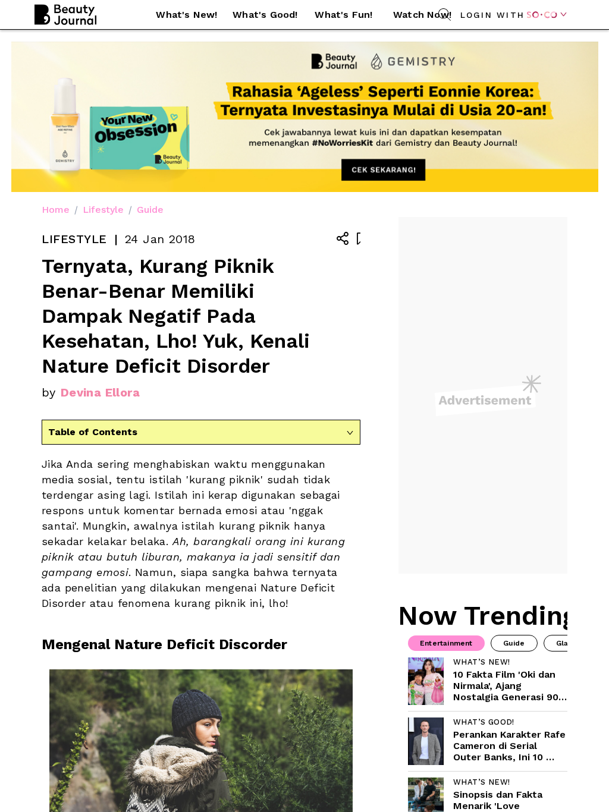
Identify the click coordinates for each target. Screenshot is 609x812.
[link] (487, 681)
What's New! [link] (186, 14)
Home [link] (56, 209)
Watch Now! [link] (422, 14)
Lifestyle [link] (103, 209)
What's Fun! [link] (343, 14)
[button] (186, 15)
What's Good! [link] (265, 14)
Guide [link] (150, 209)
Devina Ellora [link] (100, 392)
